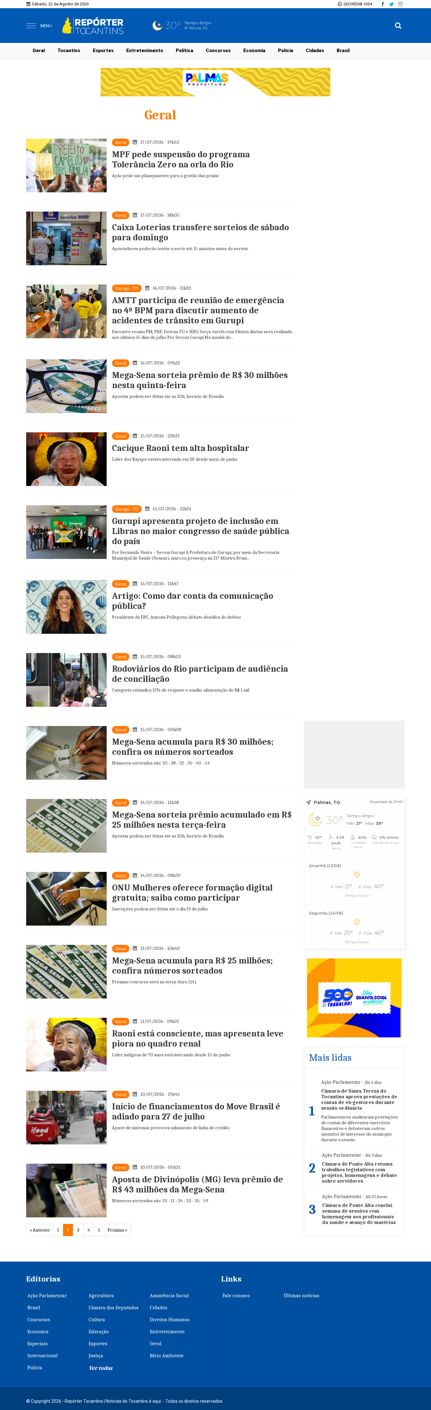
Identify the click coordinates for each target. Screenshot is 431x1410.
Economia (254, 50)
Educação (99, 1332)
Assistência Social (169, 1296)
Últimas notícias (301, 1296)
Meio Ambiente (167, 1356)
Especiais (37, 1344)
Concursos (218, 50)
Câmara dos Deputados (114, 1308)
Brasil (343, 50)
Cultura (97, 1320)
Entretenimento (144, 50)
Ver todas (100, 1368)
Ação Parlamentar (47, 1296)
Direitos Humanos (169, 1320)
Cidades (315, 50)
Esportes (103, 50)
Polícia (285, 50)
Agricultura (101, 1296)
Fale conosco (236, 1296)
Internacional (42, 1356)
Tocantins (68, 50)
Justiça (96, 1356)
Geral (38, 50)
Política (184, 50)
